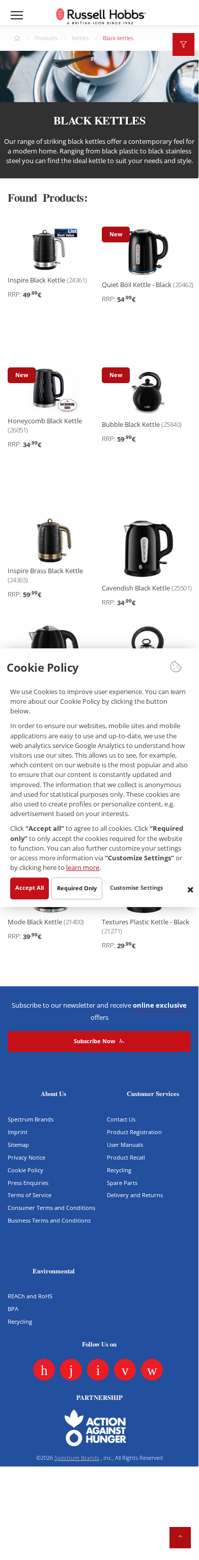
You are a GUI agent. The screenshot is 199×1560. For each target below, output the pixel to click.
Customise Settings (136, 888)
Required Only (77, 888)
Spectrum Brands (30, 1119)
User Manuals (125, 1144)
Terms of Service (29, 1195)
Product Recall (126, 1157)
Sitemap (18, 1144)
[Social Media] (44, 1370)
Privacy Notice (26, 1157)
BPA (13, 1309)
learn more (82, 867)
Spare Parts (122, 1183)
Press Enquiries (28, 1183)
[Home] (100, 16)
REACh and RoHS (30, 1296)
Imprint (17, 1132)
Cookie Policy (25, 1170)
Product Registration (134, 1132)
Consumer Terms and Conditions (51, 1207)
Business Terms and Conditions (49, 1220)
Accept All (29, 888)
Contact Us (121, 1119)
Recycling (119, 1170)
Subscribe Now (95, 1041)
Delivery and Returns (135, 1195)
